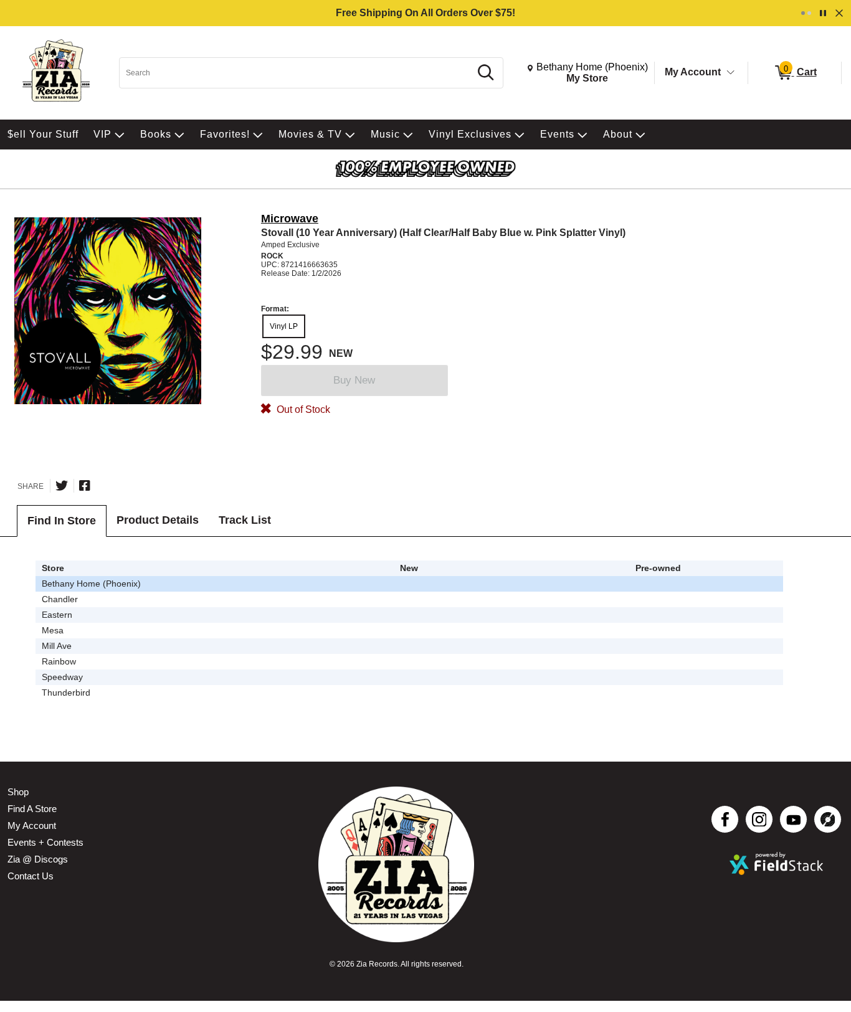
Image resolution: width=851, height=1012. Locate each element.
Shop (18, 792)
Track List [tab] (245, 520)
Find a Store (32, 808)
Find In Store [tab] (61, 520)
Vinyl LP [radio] (284, 326)
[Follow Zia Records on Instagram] (759, 819)
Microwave (289, 218)
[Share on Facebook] (84, 486)
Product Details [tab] (157, 520)
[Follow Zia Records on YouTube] (793, 819)
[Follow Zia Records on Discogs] (828, 819)
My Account (693, 72)
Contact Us (30, 876)
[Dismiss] (839, 13)
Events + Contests (45, 842)
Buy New (354, 380)
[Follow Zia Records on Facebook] (725, 819)
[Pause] (823, 13)
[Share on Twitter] (61, 486)
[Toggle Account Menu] (730, 72)
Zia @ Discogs (37, 859)
